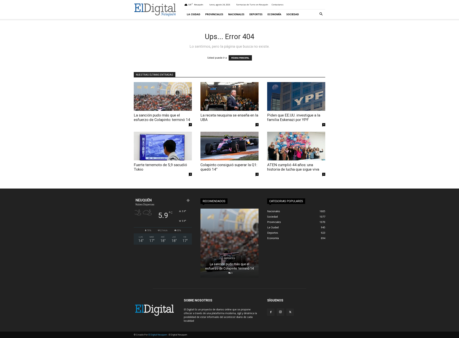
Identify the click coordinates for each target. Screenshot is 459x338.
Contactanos (277, 4)
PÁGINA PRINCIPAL (240, 58)
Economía (274, 14)
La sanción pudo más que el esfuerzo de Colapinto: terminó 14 (162, 117)
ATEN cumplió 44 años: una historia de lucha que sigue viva (293, 167)
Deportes (255, 14)
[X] (290, 312)
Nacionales (236, 14)
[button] (321, 14)
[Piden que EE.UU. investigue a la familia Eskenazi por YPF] (296, 96)
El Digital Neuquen (157, 334)
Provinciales (214, 14)
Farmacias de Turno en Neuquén (252, 4)
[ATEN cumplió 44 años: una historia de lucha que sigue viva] (296, 146)
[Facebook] (270, 312)
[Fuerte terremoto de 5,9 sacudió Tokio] (163, 146)
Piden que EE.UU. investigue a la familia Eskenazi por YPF (293, 117)
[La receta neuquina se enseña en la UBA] (229, 96)
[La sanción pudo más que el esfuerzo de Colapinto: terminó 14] (163, 96)
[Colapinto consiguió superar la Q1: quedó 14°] (229, 146)
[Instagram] (280, 312)
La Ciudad (193, 14)
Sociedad (292, 14)
